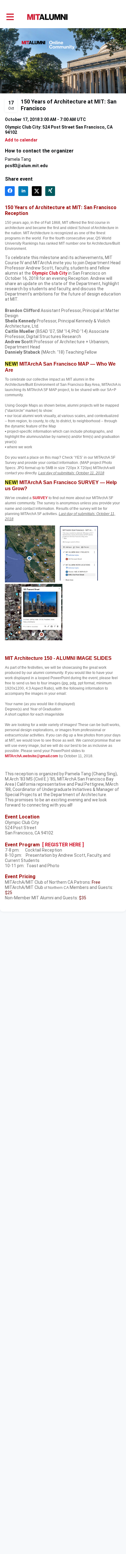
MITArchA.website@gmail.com (31, 756)
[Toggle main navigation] (10, 17)
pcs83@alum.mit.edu (26, 165)
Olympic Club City (49, 273)
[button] (21, 140)
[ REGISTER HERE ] (63, 845)
